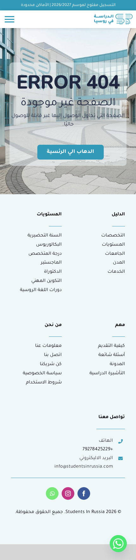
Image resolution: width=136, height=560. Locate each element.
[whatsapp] (52, 493)
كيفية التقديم (111, 346)
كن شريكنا (51, 364)
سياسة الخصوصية (42, 373)
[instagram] (68, 493)
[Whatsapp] (118, 543)
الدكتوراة (53, 272)
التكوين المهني (46, 281)
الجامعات (115, 254)
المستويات (113, 245)
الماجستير (51, 262)
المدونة (117, 364)
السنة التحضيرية (45, 235)
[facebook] (83, 493)
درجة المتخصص (45, 254)
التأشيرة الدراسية (107, 373)
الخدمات (116, 272)
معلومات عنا (48, 346)
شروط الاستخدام (44, 382)
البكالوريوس (49, 245)
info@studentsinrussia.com (83, 467)
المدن (119, 262)
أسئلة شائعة (111, 355)
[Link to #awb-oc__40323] (9, 19)
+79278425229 (98, 449)
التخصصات (113, 235)
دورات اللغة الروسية (41, 290)
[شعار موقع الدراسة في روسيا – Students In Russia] (113, 16)
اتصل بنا (53, 355)
